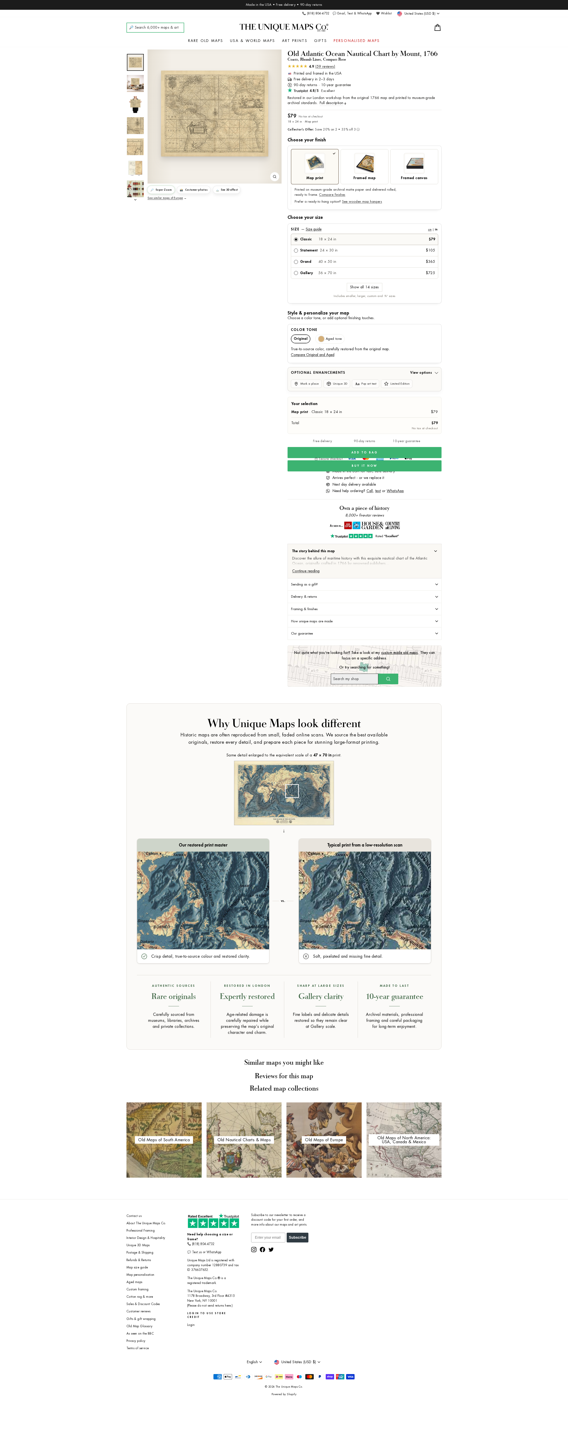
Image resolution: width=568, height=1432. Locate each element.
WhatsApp (395, 491)
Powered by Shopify (284, 1394)
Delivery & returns (304, 596)
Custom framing (137, 1289)
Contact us (134, 1215)
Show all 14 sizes (364, 287)
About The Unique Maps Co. (146, 1223)
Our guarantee (302, 633)
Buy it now (364, 465)
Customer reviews (138, 1311)
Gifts (320, 41)
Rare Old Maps (205, 41)
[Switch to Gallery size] (214, 113)
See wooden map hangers (362, 201)
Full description (331, 103)
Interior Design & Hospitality (145, 1237)
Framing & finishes (304, 609)
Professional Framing (140, 1230)
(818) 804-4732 (203, 1243)
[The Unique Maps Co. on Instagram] (253, 1249)
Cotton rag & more (139, 1296)
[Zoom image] (274, 176)
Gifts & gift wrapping (141, 1318)
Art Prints (295, 41)
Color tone (304, 330)
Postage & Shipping (139, 1252)
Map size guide (137, 1267)
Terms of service (137, 1348)
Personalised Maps (357, 41)
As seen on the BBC (140, 1333)
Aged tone (334, 338)
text (378, 491)
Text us (197, 1252)
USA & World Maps (252, 41)
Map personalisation (140, 1274)
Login (191, 1324)
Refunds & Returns (138, 1260)
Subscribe (297, 1237)
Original (301, 338)
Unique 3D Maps (138, 1245)
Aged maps (134, 1282)
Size (364, 229)
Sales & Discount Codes (143, 1304)
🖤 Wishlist (384, 13)
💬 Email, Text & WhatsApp (352, 13)
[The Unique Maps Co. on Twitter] (271, 1249)
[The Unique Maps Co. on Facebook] (262, 1249)
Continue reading (306, 571)
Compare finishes (332, 194)
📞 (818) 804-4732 (315, 13)
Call (370, 491)
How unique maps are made (312, 621)
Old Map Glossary (139, 1326)
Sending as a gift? (304, 584)
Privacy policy (136, 1340)
